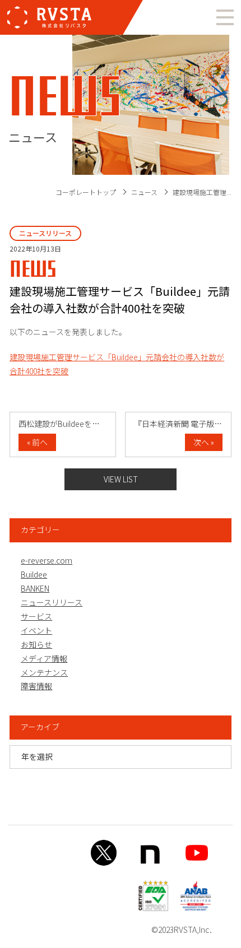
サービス (36, 616)
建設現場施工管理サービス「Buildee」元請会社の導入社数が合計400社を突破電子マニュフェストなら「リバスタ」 (49, 17)
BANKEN (35, 588)
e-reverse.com (46, 560)
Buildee (34, 574)
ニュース (144, 192)
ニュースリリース (51, 602)
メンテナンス (44, 672)
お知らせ (36, 644)
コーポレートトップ (85, 192)
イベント (36, 630)
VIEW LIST (121, 479)
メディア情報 (44, 658)
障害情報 (36, 685)
